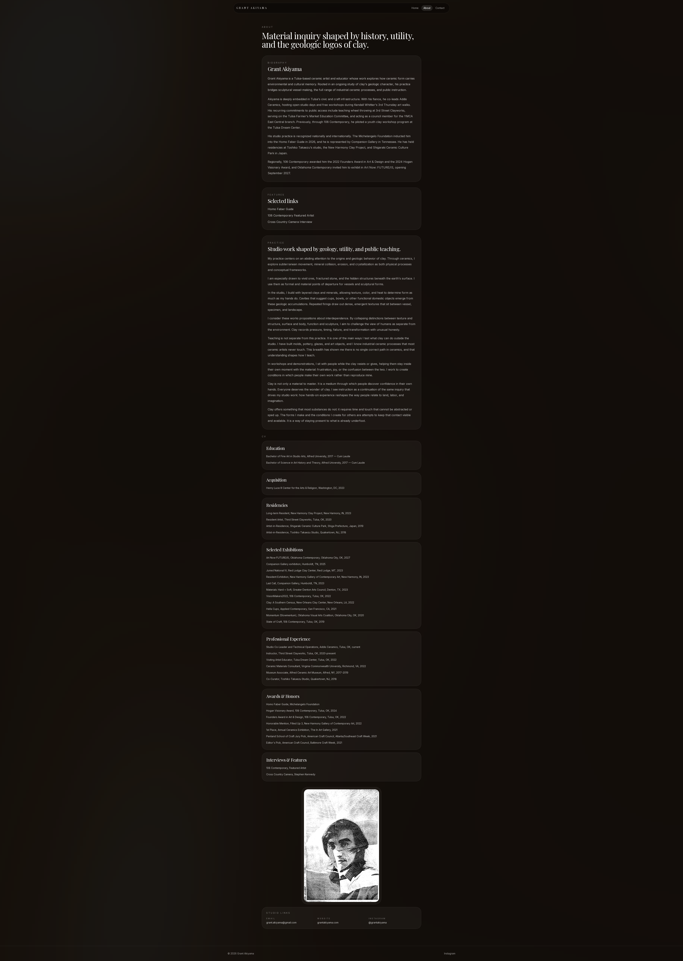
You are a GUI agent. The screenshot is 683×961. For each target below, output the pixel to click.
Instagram (449, 953)
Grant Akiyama (252, 8)
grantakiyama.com (327, 922)
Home (415, 7)
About (426, 7)
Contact (439, 7)
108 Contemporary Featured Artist (291, 215)
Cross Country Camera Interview (290, 222)
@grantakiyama (378, 922)
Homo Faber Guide (280, 209)
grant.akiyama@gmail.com (281, 922)
